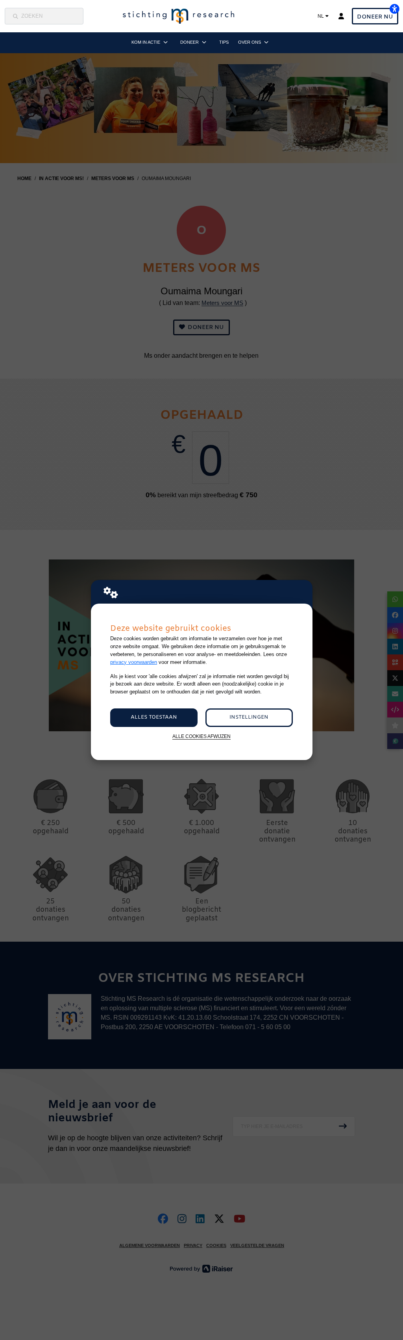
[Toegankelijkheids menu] (394, 8)
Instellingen (248, 717)
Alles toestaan (154, 717)
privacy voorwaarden (133, 662)
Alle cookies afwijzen (201, 736)
